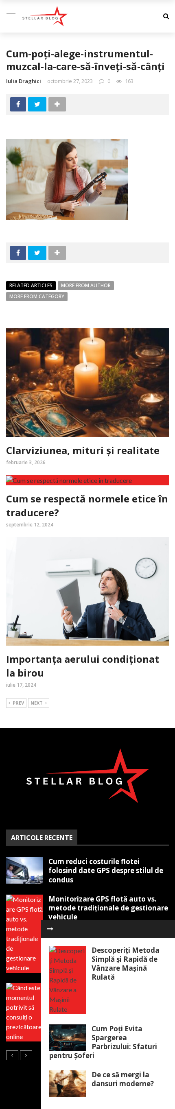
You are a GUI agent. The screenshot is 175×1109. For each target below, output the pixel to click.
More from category (36, 296)
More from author (86, 285)
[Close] (50, 929)
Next (37, 703)
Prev (18, 703)
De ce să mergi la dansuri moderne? (123, 1079)
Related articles (30, 285)
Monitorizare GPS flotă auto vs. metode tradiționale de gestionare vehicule (108, 907)
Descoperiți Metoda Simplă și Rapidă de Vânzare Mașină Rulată (126, 963)
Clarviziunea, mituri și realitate (83, 450)
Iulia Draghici (23, 81)
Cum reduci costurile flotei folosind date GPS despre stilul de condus (105, 870)
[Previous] (12, 1055)
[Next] (26, 1055)
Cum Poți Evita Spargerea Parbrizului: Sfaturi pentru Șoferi (103, 1042)
